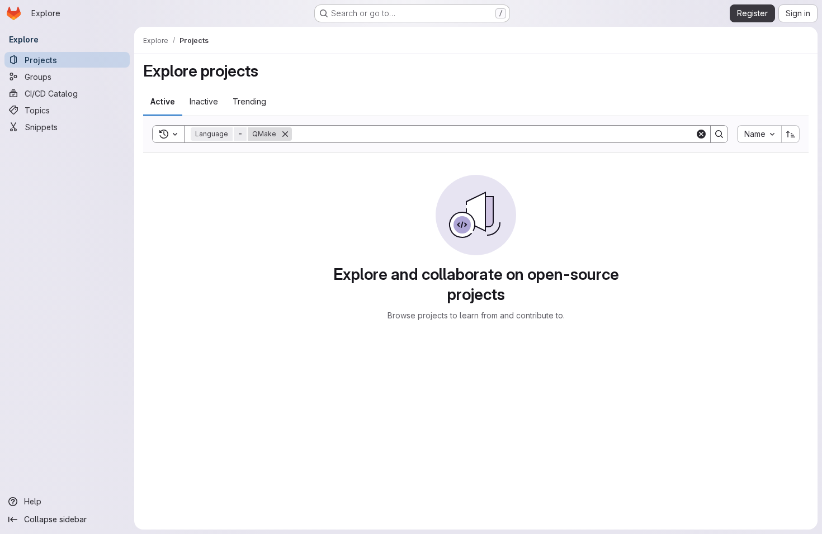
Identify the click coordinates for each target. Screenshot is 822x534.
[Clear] (701, 134)
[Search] (719, 134)
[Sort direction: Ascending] (791, 134)
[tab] (162, 102)
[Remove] (285, 134)
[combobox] (759, 134)
